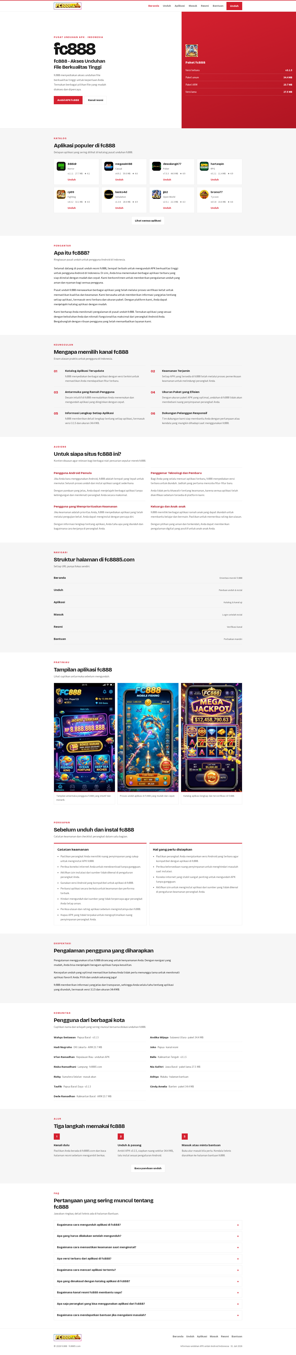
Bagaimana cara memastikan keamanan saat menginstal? (96, 1247)
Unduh (167, 6)
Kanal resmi (95, 100)
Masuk (193, 6)
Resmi (205, 6)
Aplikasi (180, 6)
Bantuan (218, 6)
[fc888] (67, 6)
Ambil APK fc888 (68, 100)
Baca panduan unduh (148, 1168)
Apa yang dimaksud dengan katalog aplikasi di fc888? (93, 1281)
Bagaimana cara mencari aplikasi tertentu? (86, 1270)
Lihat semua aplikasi (148, 220)
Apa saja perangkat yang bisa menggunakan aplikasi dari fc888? (101, 1303)
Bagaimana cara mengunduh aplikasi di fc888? (89, 1224)
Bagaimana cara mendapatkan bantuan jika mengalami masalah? (101, 1315)
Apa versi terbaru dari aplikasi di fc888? (84, 1258)
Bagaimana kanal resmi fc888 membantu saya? (89, 1292)
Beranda (153, 6)
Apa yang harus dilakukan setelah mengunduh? (89, 1236)
